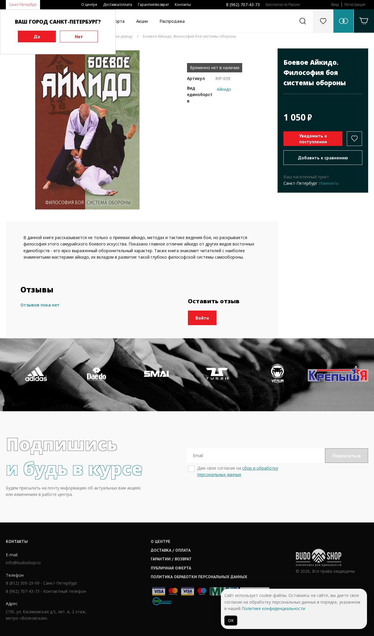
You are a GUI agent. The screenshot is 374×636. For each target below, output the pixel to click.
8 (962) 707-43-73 (243, 4)
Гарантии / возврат (171, 559)
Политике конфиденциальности (273, 608)
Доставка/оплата (117, 4)
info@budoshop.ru (23, 562)
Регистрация (354, 4)
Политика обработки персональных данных (199, 576)
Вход (335, 4)
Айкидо (224, 89)
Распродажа (172, 21)
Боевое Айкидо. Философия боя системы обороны (189, 36)
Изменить (329, 183)
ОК (231, 620)
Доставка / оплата (171, 550)
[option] (87, 129)
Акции (142, 21)
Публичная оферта (171, 568)
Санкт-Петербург (23, 4)
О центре (89, 4)
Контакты (183, 4)
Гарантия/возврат (153, 4)
